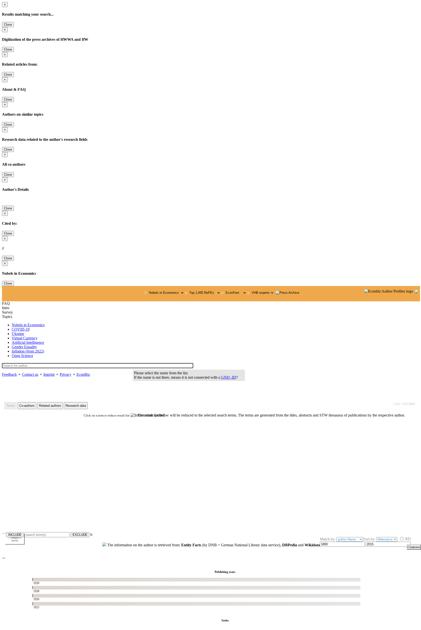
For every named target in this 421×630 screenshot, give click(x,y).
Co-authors (27, 405)
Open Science (22, 356)
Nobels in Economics (28, 325)
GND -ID (228, 377)
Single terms (15, 539)
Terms (10, 405)
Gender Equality (24, 347)
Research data (76, 405)
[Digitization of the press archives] (287, 293)
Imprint (49, 374)
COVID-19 (20, 329)
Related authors (50, 405)
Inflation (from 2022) (28, 351)
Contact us (30, 374)
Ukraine (18, 334)
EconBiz (83, 374)
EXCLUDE (80, 535)
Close (8, 24)
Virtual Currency (25, 338)
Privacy (65, 374)
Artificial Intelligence (28, 342)
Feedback (9, 374)
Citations (414, 547)
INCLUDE (15, 535)
